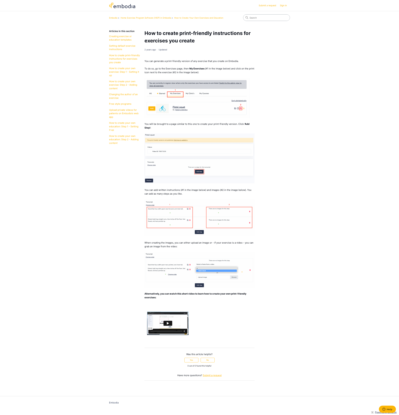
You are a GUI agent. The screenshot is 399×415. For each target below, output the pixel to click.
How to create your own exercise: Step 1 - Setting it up (124, 72)
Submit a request (267, 5)
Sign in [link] (283, 5)
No (207, 360)
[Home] (122, 5)
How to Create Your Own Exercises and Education (198, 18)
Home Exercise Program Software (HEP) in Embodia (146, 18)
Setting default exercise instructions (122, 47)
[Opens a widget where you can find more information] (387, 409)
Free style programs (120, 103)
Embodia (113, 18)
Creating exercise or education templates (120, 38)
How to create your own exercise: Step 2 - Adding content (123, 85)
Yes (191, 360)
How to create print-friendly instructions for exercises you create (124, 59)
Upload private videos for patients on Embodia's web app (124, 113)
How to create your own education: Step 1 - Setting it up (123, 126)
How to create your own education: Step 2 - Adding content (124, 139)
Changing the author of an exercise (123, 96)
